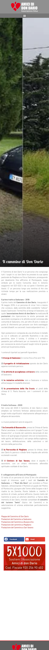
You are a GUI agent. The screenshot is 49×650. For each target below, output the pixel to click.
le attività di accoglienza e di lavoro (19, 372)
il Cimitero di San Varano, (17, 460)
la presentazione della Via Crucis (19, 388)
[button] (24, 15)
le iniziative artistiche (14, 380)
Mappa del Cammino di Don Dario (15, 516)
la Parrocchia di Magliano (15, 449)
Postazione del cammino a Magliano (16, 524)
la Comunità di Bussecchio (14, 427)
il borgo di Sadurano (11, 358)
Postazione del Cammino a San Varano (17, 527)
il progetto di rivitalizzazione (16, 363)
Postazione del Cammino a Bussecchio (17, 522)
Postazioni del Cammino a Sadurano (16, 519)
